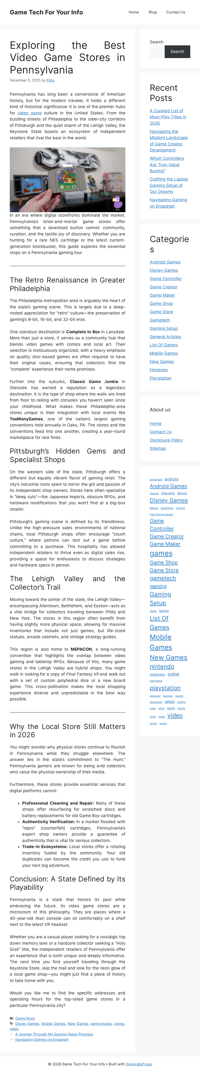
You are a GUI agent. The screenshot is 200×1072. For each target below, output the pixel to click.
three (162, 716)
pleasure (155, 696)
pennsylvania (101, 1023)
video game (30, 113)
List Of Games (164, 345)
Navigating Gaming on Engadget (42, 1039)
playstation (165, 687)
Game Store (161, 311)
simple (181, 702)
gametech (163, 578)
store (153, 716)
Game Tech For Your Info (46, 12)
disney (182, 493)
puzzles (168, 696)
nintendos (157, 674)
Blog (153, 12)
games (161, 553)
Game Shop (25, 1018)
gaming (158, 586)
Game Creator (163, 286)
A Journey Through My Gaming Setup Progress (54, 1034)
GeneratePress (139, 1064)
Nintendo (159, 369)
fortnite (180, 508)
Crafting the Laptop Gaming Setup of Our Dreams (169, 185)
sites (153, 708)
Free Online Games (161, 514)
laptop (164, 611)
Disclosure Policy (166, 440)
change (154, 493)
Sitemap (158, 448)
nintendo (162, 666)
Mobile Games (53, 1023)
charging (168, 493)
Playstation (160, 378)
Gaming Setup (164, 328)
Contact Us (175, 12)
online (173, 674)
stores (119, 1023)
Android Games (165, 262)
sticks (181, 708)
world (163, 723)
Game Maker (162, 295)
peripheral (156, 680)
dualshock (167, 508)
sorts (161, 708)
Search (156, 42)
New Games (78, 1023)
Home (134, 12)
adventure (156, 479)
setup (170, 701)
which (153, 723)
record (179, 696)
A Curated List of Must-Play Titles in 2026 (168, 117)
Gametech (160, 320)
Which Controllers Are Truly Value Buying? (167, 164)
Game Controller (166, 278)
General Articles (165, 336)
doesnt (154, 508)
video (14, 1029)
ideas (153, 611)
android (172, 479)
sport (171, 708)
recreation (156, 702)
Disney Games (27, 1023)
